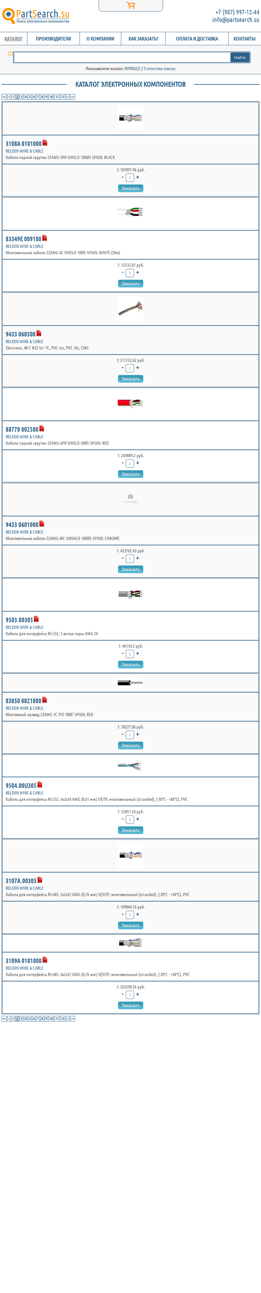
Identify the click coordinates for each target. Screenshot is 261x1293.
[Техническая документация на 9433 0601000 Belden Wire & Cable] (42, 524)
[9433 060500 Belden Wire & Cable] (130, 309)
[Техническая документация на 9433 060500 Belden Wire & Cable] (39, 333)
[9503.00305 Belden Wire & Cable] (130, 595)
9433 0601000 (22, 524)
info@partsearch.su (235, 19)
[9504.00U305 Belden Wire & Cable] (130, 765)
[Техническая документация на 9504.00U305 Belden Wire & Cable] (40, 784)
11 (57, 97)
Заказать (131, 188)
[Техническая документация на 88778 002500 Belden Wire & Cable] (42, 428)
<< (4, 97)
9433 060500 (21, 334)
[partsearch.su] (35, 16)
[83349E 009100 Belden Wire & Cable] (130, 214)
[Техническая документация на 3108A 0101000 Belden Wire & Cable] (45, 143)
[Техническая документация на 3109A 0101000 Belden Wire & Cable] (45, 960)
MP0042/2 (132, 68)
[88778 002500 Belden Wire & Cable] (130, 404)
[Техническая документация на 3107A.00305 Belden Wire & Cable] (40, 880)
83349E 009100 (23, 238)
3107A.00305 (21, 880)
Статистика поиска (159, 68)
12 (62, 97)
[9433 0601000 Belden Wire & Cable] (130, 499)
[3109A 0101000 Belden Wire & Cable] (130, 943)
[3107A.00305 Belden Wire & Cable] (130, 856)
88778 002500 (22, 429)
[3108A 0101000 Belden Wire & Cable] (130, 118)
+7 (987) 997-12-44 (237, 12)
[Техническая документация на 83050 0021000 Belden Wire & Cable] (44, 700)
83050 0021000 (23, 700)
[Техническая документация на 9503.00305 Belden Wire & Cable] (36, 619)
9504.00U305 (21, 785)
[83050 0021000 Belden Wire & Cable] (130, 683)
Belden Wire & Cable (24, 151)
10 (51, 97)
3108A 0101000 (24, 143)
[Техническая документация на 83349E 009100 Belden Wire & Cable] (44, 238)
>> (72, 97)
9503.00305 (19, 619)
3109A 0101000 (24, 960)
